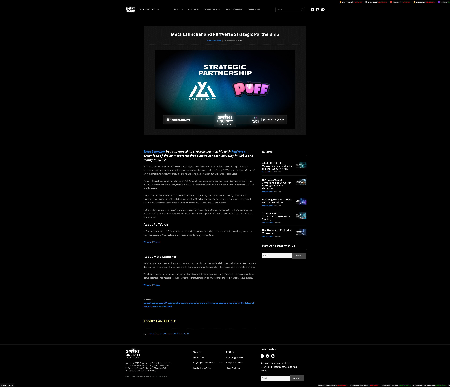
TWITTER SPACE (210, 9)
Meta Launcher (154, 151)
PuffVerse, (239, 151)
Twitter (157, 242)
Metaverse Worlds (214, 41)
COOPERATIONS (253, 9)
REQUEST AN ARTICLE (160, 321)
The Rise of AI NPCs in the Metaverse (276, 232)
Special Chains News (202, 368)
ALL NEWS (192, 9)
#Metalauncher (156, 334)
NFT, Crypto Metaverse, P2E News (207, 362)
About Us (197, 352)
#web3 (186, 334)
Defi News (230, 352)
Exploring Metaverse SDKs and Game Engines (277, 201)
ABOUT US (178, 9)
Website (147, 242)
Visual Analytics (233, 368)
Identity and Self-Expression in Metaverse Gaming (276, 216)
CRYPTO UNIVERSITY (233, 9)
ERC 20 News (198, 357)
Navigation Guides (234, 362)
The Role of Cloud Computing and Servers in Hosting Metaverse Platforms (276, 184)
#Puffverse (178, 334)
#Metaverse (167, 334)
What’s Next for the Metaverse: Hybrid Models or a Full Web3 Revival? (277, 166)
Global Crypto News (235, 357)
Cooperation (269, 349)
